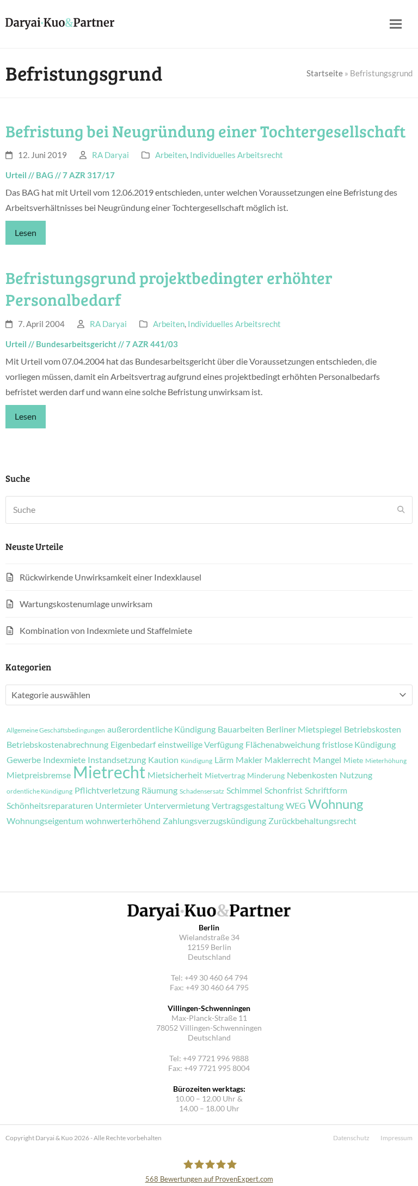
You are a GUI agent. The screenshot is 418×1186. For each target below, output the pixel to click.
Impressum (396, 1138)
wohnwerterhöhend (123, 821)
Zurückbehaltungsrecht (312, 821)
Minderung (266, 775)
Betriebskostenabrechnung (57, 744)
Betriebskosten (372, 729)
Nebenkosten (312, 775)
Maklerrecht (288, 760)
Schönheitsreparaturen (50, 805)
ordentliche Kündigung (39, 791)
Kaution (163, 760)
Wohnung (335, 804)
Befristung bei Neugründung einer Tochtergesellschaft (205, 131)
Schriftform (326, 790)
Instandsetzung (117, 760)
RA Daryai (110, 155)
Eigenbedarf (133, 744)
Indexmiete (64, 760)
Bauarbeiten (241, 729)
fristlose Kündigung (359, 744)
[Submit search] (401, 509)
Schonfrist (284, 790)
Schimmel (244, 790)
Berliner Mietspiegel (304, 729)
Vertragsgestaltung (248, 805)
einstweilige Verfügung (200, 744)
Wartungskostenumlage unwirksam (86, 603)
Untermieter (118, 805)
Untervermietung (177, 805)
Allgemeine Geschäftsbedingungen (56, 730)
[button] (396, 24)
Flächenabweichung (282, 744)
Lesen (25, 232)
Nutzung (356, 775)
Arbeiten (171, 155)
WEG (296, 805)
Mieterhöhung (386, 761)
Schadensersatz (202, 791)
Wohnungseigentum (45, 821)
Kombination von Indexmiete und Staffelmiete (106, 630)
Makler (249, 760)
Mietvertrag (225, 775)
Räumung (159, 790)
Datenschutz (351, 1138)
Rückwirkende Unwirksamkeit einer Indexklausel (110, 577)
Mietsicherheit (174, 775)
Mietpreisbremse (39, 775)
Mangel (327, 760)
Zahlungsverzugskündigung (214, 821)
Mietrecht (109, 772)
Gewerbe (24, 760)
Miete (353, 760)
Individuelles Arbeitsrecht (236, 155)
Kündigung (196, 761)
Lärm (223, 760)
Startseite (324, 73)
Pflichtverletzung (107, 790)
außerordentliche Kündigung (161, 729)
